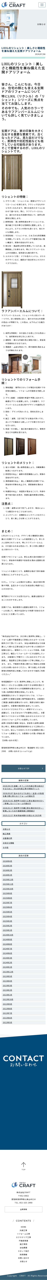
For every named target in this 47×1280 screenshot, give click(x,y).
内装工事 (23, 1230)
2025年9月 (7, 893)
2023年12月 (8, 972)
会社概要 (23, 1247)
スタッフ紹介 (23, 1251)
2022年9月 (7, 1004)
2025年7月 (7, 902)
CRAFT (13, 5)
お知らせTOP (23, 768)
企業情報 (23, 1209)
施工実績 (6, 833)
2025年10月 (8, 889)
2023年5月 (7, 976)
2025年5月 (7, 912)
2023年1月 (7, 995)
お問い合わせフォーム (23, 1136)
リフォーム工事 (23, 1234)
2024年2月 (7, 962)
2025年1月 (7, 930)
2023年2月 (7, 990)
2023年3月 (7, 985)
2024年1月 (7, 967)
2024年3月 (7, 958)
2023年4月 (7, 981)
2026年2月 (7, 870)
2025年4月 (7, 916)
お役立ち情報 (8, 843)
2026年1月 (7, 875)
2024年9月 (7, 939)
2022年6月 (7, 1018)
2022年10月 (8, 999)
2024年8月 (7, 944)
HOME (23, 1227)
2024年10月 (8, 935)
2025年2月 (7, 925)
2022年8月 (7, 1008)
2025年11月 (8, 884)
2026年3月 (7, 865)
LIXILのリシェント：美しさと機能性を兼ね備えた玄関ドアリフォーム (23, 49)
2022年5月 (7, 1022)
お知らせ (6, 829)
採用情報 (23, 1254)
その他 (5, 847)
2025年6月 (7, 907)
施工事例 (23, 1244)
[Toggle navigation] (41, 4)
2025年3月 (7, 921)
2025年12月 (8, 879)
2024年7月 (7, 948)
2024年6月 (7, 953)
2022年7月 (7, 1013)
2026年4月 (7, 861)
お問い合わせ (23, 1258)
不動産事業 (23, 1240)
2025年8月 (7, 898)
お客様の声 (7, 838)
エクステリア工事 (23, 1237)
